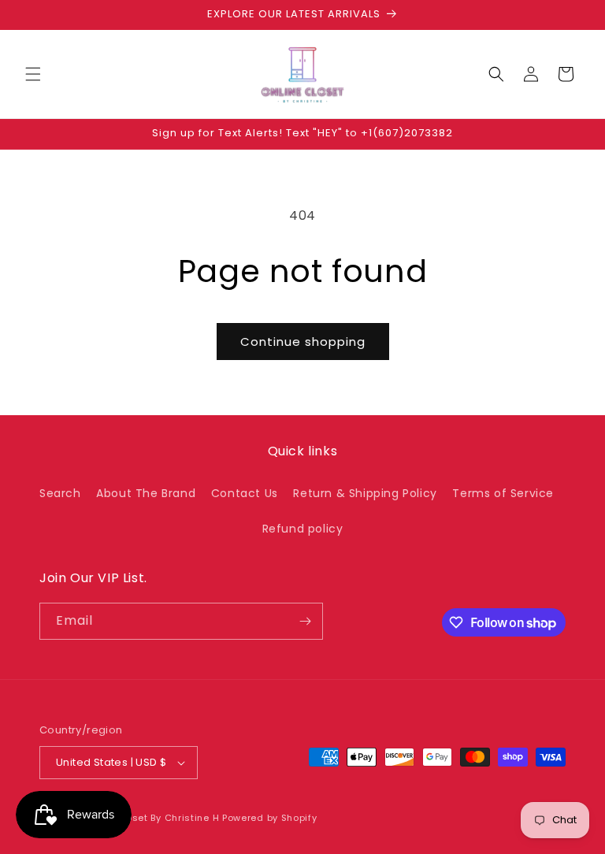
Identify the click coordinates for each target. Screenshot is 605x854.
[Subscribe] (305, 621)
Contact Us (244, 493)
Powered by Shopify (269, 817)
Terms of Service (503, 493)
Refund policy (302, 529)
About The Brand (145, 493)
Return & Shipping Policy (364, 493)
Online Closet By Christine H (151, 817)
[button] (33, 74)
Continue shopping (303, 341)
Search (60, 493)
